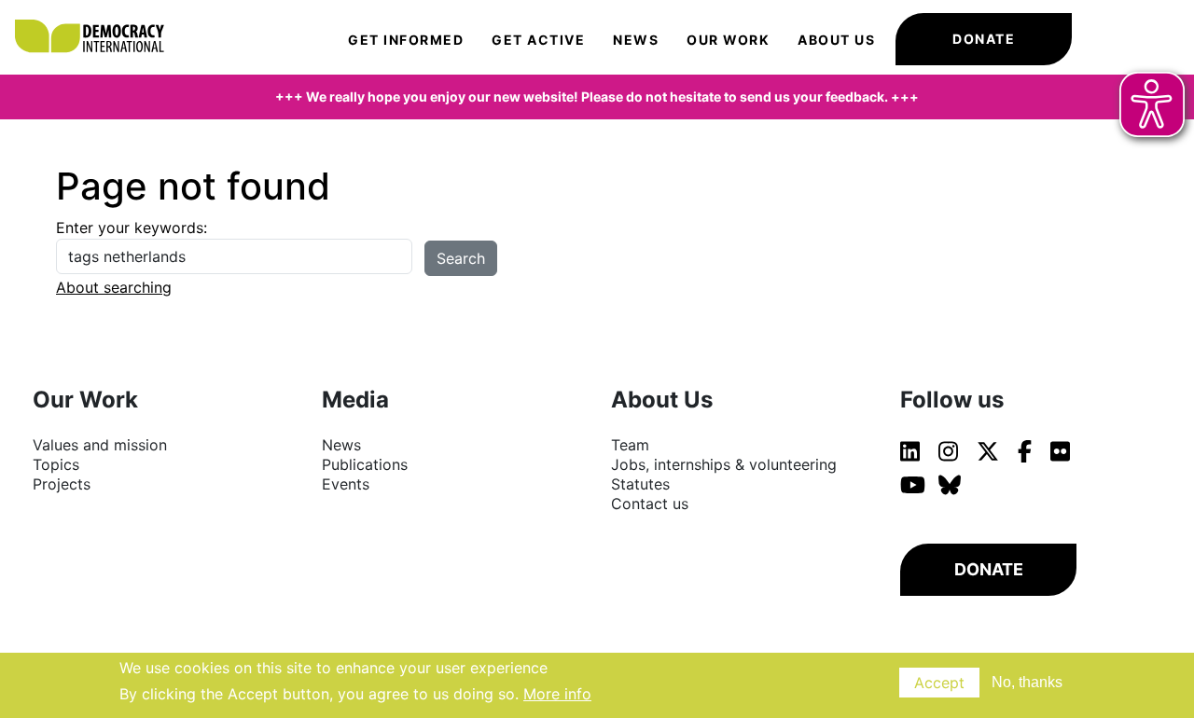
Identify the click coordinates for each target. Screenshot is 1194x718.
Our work (728, 40)
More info (557, 693)
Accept (939, 682)
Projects (61, 484)
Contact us (649, 503)
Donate (983, 39)
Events (345, 484)
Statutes (640, 484)
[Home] (98, 18)
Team (630, 444)
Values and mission (100, 444)
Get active (538, 40)
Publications (365, 464)
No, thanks (1027, 682)
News (636, 40)
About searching (114, 287)
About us (836, 40)
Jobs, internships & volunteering (724, 464)
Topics (56, 464)
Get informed (406, 40)
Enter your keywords (129, 227)
